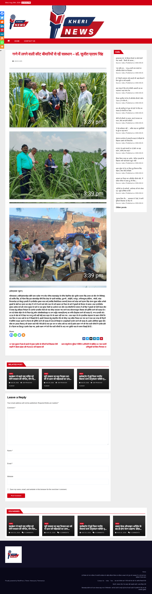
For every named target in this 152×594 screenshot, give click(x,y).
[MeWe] (2, 34)
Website (10, 476)
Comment (11, 408)
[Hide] (1, 50)
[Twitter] (19, 335)
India (107, 580)
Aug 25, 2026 (50, 532)
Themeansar (40, 580)
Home (16, 41)
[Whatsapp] (15, 335)
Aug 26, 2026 (15, 532)
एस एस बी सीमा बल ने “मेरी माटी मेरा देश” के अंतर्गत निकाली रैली (130, 580)
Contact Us (29, 41)
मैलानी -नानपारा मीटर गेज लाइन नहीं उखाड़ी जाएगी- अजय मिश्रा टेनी (129, 584)
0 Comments (28, 532)
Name (10, 451)
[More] (23, 335)
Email (10, 463)
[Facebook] (11, 335)
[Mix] (2, 38)
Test (111, 580)
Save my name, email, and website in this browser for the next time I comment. (38, 489)
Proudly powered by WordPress (14, 580)
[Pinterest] (2, 30)
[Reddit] (2, 22)
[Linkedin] (2, 26)
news (11, 373)
